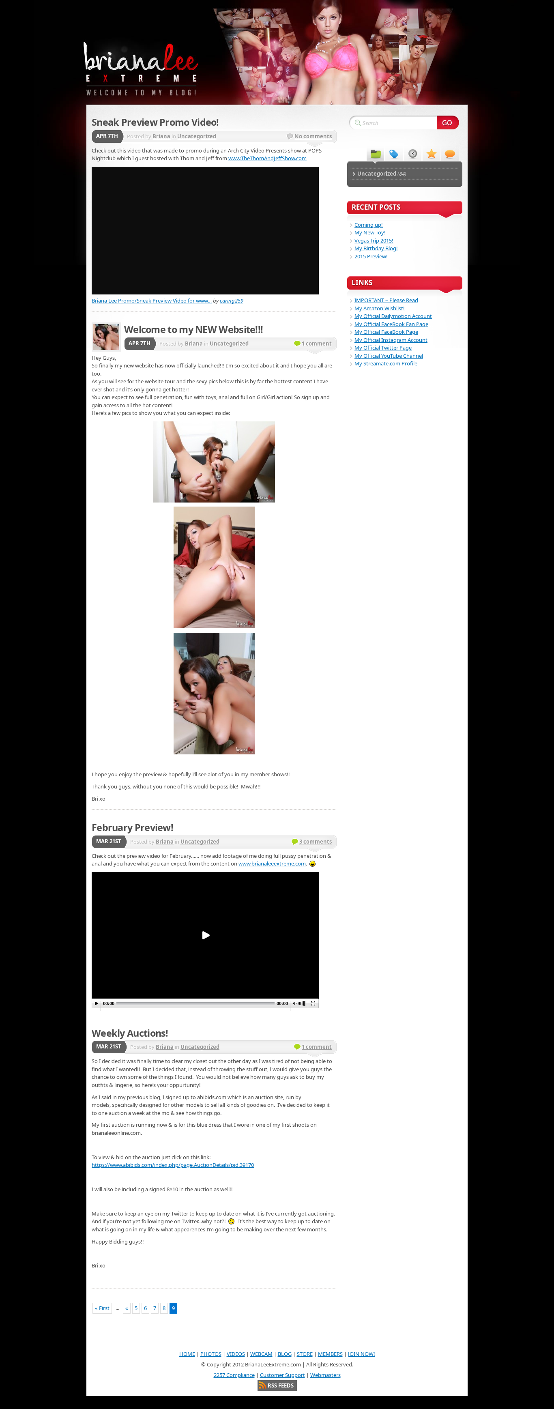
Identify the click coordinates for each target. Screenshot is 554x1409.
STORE (305, 1353)
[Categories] (375, 153)
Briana (161, 136)
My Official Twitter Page (383, 347)
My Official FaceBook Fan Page (391, 324)
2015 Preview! (371, 256)
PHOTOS (210, 1353)
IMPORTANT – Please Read (386, 300)
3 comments (315, 841)
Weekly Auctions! (130, 1033)
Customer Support (282, 1375)
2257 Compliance (234, 1375)
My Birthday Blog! (376, 248)
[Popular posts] (431, 153)
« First (102, 1308)
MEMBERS (330, 1353)
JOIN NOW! (361, 1353)
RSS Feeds (281, 1385)
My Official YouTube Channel (388, 355)
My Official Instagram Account (390, 340)
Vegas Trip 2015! (373, 240)
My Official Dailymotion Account (393, 316)
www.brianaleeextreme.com (272, 863)
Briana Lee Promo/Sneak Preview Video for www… (152, 300)
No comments (313, 136)
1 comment (317, 343)
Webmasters (325, 1375)
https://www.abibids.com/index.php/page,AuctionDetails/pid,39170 (173, 1164)
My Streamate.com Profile (385, 363)
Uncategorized (196, 136)
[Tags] (394, 153)
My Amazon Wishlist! (379, 308)
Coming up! (368, 224)
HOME (187, 1353)
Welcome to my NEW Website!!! (193, 329)
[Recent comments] (450, 153)
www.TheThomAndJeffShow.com (267, 158)
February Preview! (132, 827)
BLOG (285, 1353)
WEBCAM (261, 1353)
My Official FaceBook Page (386, 331)
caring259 (231, 300)
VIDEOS (236, 1353)
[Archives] (412, 153)
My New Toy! (370, 232)
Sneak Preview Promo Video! (155, 122)
